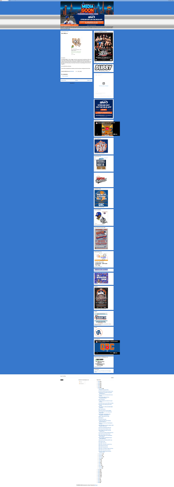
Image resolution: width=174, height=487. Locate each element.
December (100, 388)
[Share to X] (79, 71)
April (100, 463)
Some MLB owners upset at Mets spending (106, 403)
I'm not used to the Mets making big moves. (106, 432)
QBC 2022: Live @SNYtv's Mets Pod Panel (106, 448)
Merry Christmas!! (102, 399)
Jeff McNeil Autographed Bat (103, 389)
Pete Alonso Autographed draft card (105, 427)
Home (76, 80)
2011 (99, 478)
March (100, 465)
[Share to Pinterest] (81, 71)
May (99, 462)
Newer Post (63, 80)
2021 (99, 469)
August (100, 458)
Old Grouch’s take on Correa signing (105, 410)
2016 (99, 476)
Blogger (96, 485)
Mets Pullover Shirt (102, 441)
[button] (76, 57)
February (100, 466)
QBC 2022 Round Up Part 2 (103, 445)
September (101, 456)
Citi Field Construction (102, 419)
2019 (99, 472)
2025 (99, 383)
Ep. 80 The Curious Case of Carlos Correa (106, 391)
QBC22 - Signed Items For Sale (104, 416)
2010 (99, 479)
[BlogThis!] (78, 71)
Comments (82, 383)
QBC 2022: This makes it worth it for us (105, 444)
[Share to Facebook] (80, 71)
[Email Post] (76, 71)
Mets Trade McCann (102, 409)
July (99, 459)
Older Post (89, 80)
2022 (99, 387)
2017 (99, 475)
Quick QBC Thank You (102, 442)
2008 (99, 482)
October (100, 455)
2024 (99, 384)
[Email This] (77, 71)
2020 (99, 471)
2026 (99, 381)
